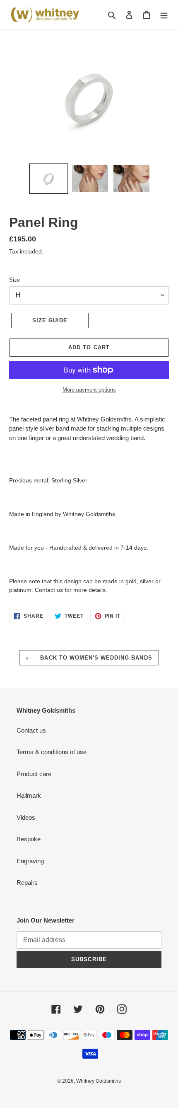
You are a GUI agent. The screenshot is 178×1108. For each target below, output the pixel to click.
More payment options (89, 390)
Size (14, 280)
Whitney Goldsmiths (98, 1081)
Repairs (27, 882)
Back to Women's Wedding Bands (95, 658)
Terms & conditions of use (52, 751)
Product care (34, 773)
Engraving (30, 860)
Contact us (31, 730)
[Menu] (164, 15)
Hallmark (29, 795)
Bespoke (29, 839)
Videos (26, 817)
